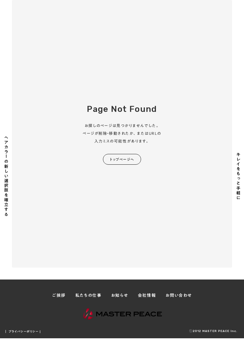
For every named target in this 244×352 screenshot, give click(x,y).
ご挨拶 (58, 296)
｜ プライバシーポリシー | (22, 331)
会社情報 (147, 296)
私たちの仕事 (88, 296)
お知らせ (119, 296)
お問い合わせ (178, 296)
